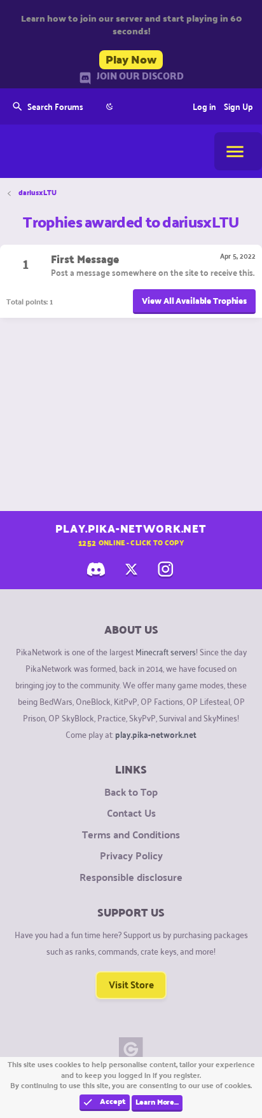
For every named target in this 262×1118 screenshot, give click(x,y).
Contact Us (131, 813)
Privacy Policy (131, 855)
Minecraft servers (165, 651)
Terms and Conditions (131, 834)
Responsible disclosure (131, 877)
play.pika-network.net (156, 734)
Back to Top (131, 792)
